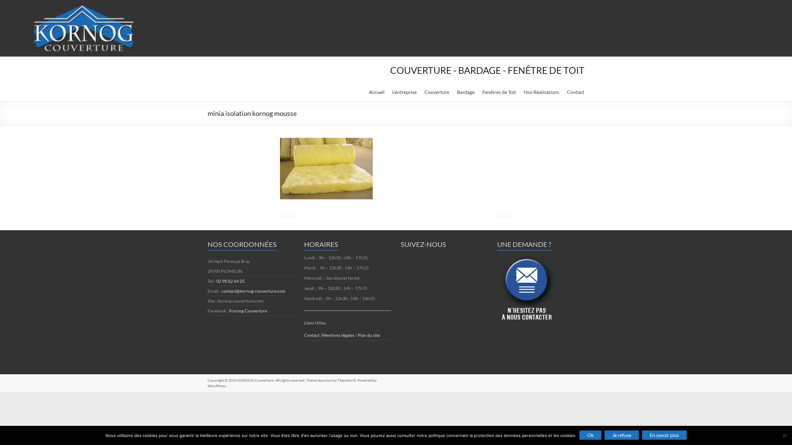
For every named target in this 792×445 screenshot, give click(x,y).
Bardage (466, 92)
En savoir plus (664, 435)
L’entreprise (404, 92)
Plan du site (369, 335)
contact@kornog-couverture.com (254, 291)
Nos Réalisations (541, 92)
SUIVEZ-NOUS (423, 244)
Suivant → (504, 214)
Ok (590, 435)
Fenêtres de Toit (499, 92)
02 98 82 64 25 (230, 281)
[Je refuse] (784, 435)
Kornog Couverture (248, 310)
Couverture (436, 92)
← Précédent (288, 214)
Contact (575, 92)
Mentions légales (338, 335)
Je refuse (621, 435)
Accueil (377, 92)
